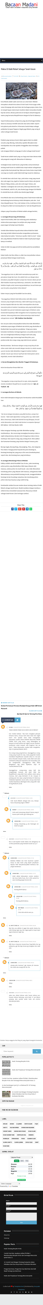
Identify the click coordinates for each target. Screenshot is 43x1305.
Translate (15, 1186)
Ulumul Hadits (7, 1142)
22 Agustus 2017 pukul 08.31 (24, 980)
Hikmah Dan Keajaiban (27, 1127)
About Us (7, 1235)
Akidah (12, 1124)
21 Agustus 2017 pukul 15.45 (29, 821)
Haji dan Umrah (14, 1127)
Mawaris (31, 1135)
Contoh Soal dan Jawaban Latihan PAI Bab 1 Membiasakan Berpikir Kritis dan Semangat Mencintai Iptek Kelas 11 (20, 1079)
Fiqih (36, 1124)
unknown (14, 858)
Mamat (14, 809)
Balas (10, 787)
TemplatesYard (19, 1286)
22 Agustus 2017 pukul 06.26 (28, 925)
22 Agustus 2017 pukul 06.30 (28, 941)
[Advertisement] (21, 35)
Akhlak (5, 1124)
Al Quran (19, 1124)
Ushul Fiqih (28, 1142)
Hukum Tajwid (7, 1131)
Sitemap (6, 1238)
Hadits (5, 1127)
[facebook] (14, 1292)
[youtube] (29, 1292)
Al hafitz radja (14, 925)
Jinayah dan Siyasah (20, 1131)
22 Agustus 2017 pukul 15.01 (23, 992)
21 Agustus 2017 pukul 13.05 (24, 798)
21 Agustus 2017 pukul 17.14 (23, 839)
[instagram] (20, 1292)
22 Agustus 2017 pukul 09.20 (26, 962)
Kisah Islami (24, 76)
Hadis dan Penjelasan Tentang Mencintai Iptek (26, 1070)
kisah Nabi (6, 1146)
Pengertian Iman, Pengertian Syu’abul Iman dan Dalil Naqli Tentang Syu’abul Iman (20, 1270)
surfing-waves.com (29, 1105)
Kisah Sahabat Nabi (8, 1135)
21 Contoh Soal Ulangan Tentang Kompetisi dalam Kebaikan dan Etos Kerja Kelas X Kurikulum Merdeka (25, 1094)
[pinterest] (32, 1292)
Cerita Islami (28, 1124)
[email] (26, 1292)
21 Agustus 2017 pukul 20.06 (29, 887)
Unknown (17, 821)
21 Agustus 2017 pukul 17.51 (26, 858)
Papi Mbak (21, 908)
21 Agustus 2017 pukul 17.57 (27, 873)
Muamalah (6, 1138)
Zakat (37, 1142)
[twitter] (11, 1292)
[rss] (23, 1292)
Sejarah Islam (32, 76)
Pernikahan (15, 1138)
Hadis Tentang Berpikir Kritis (21, 1061)
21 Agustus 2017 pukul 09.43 (21, 727)
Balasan (7, 793)
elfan (11, 727)
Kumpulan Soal (21, 1135)
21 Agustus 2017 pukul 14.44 (25, 809)
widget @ (23, 1105)
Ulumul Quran (19, 1142)
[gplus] (17, 1292)
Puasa (23, 1138)
